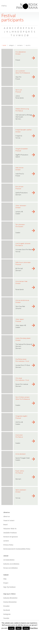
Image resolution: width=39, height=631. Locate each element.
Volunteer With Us (9, 528)
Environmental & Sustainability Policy (16, 549)
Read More (34, 628)
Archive (6, 541)
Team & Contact (8, 520)
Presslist (6, 606)
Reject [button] (18, 628)
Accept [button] (11, 628)
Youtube (6, 618)
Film (4, 579)
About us (6, 516)
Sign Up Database (9, 587)
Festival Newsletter (10, 602)
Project (5, 583)
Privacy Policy (8, 545)
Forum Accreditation (10, 568)
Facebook (6, 610)
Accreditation (14, 564)
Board (5, 524)
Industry (6, 564)
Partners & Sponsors (10, 537)
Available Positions (10, 533)
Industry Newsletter (10, 598)
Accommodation (8, 560)
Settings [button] (26, 628)
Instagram (6, 614)
